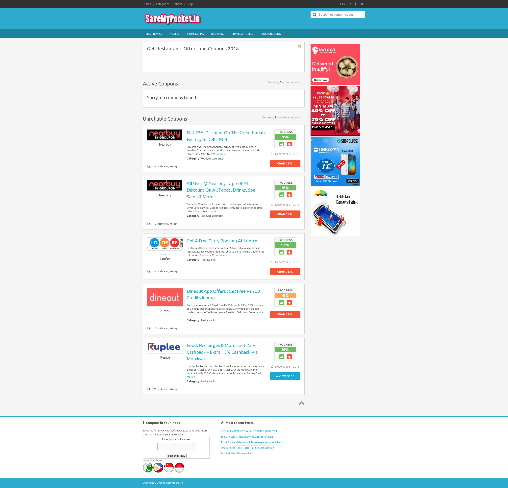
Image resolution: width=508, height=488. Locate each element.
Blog (190, 4)
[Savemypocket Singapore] (169, 471)
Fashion (174, 33)
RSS (350, 4)
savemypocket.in (173, 482)
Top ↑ (301, 403)
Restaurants (215, 158)
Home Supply (195, 33)
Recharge (217, 33)
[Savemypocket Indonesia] (179, 471)
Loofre (165, 258)
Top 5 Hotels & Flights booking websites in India (247, 436)
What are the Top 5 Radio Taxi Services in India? (247, 448)
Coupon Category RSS (300, 47)
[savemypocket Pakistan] (148, 471)
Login (342, 4)
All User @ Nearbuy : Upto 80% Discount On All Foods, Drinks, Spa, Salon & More (222, 190)
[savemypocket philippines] (158, 471)
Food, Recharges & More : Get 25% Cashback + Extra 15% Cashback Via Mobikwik (222, 352)
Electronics (154, 33)
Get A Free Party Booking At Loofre (222, 240)
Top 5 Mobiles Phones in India (237, 453)
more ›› (221, 154)
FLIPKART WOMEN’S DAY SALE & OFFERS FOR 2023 (249, 431)
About (178, 4)
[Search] (315, 14)
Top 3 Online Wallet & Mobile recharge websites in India (252, 442)
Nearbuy (165, 144)
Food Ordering (271, 33)
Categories (162, 4)
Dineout (165, 310)
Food (204, 158)
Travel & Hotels (242, 33)
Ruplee (165, 357)
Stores (147, 4)
